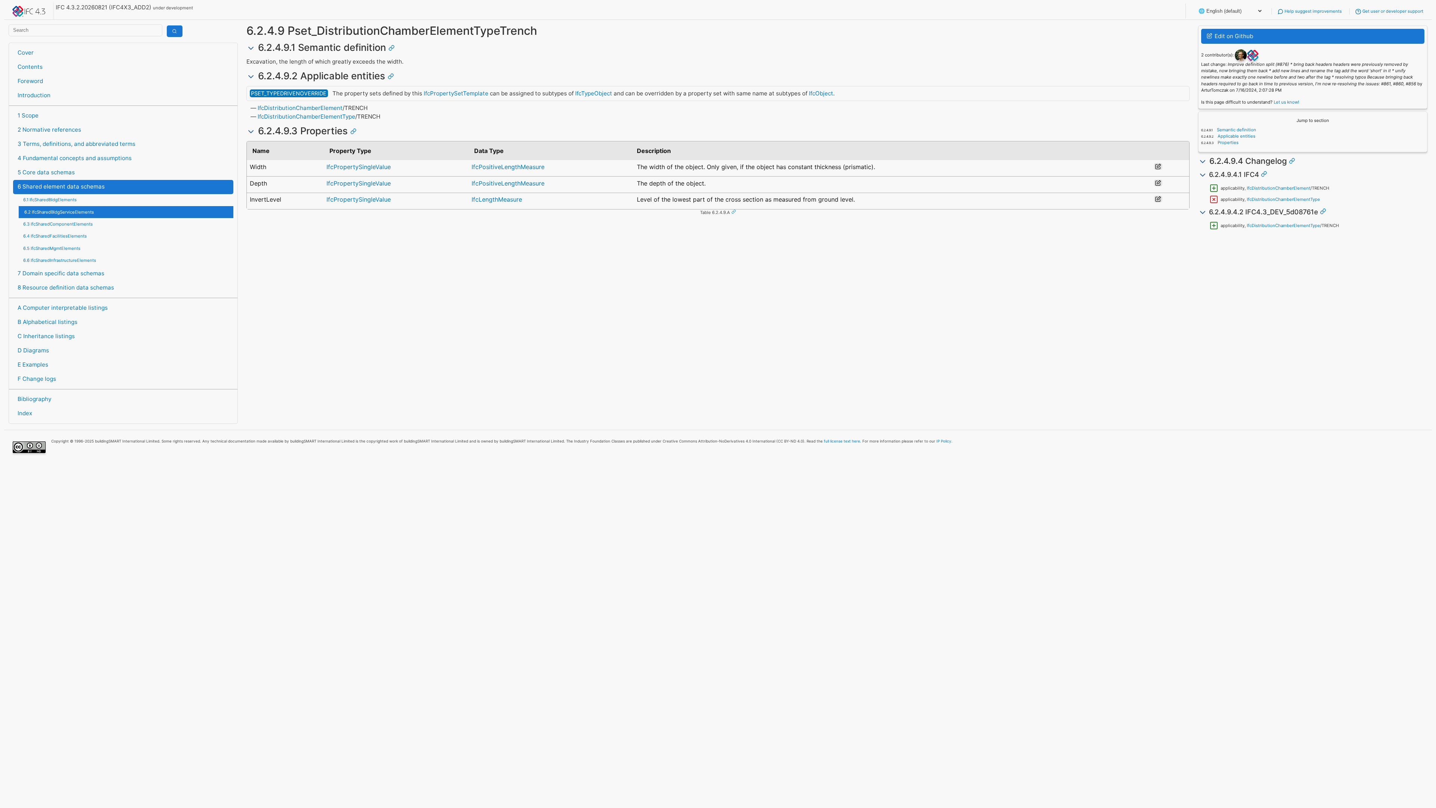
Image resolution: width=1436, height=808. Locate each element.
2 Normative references (49, 129)
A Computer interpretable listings (63, 307)
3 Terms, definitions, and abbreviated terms (76, 143)
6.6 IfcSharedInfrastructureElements (59, 260)
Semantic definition (1236, 129)
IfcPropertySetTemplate (456, 93)
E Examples (33, 364)
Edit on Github (1233, 36)
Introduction (34, 95)
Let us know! (1286, 102)
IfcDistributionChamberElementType (306, 116)
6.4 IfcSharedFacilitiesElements (55, 236)
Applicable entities (1235, 136)
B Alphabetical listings (47, 321)
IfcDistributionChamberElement (300, 107)
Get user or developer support (1392, 11)
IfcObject (821, 93)
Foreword (30, 81)
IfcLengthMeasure (497, 199)
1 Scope (28, 115)
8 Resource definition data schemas (66, 287)
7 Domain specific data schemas (61, 273)
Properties (1227, 142)
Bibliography (34, 399)
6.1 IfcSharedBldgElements (50, 199)
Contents (30, 66)
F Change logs (37, 378)
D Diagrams (33, 350)
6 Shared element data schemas (61, 186)
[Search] (174, 31)
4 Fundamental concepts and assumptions (75, 158)
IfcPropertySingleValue (358, 167)
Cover (26, 52)
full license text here (842, 441)
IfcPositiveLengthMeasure (508, 167)
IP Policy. (944, 441)
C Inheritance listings (46, 336)
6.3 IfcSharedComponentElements (58, 224)
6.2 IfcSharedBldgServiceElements (59, 212)
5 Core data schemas (46, 172)
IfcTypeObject (593, 93)
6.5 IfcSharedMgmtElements (51, 248)
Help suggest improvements (1312, 11)
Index (25, 413)
